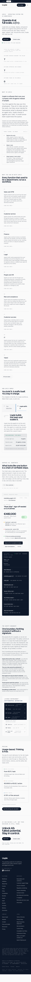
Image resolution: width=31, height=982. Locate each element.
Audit (3, 907)
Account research (21, 892)
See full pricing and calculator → (11, 816)
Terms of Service (21, 924)
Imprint (18, 973)
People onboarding (21, 897)
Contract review (20, 900)
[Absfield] (6, 877)
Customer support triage (22, 890)
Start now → (6, 39)
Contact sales (16, 39)
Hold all (19, 553)
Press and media (6, 931)
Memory (4, 915)
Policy (3, 898)
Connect (4, 912)
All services (19, 909)
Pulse (3, 895)
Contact (4, 929)
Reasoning (4, 890)
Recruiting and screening (22, 902)
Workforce (4, 886)
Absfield (4, 926)
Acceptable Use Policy (22, 938)
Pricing (3, 936)
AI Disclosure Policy (21, 940)
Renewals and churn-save (23, 907)
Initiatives (4, 888)
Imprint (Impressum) (21, 947)
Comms (4, 893)
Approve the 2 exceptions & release (13, 550)
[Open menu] (27, 5)
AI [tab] (12, 1)
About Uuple (5, 924)
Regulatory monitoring (22, 895)
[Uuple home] (4, 5)
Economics (4, 917)
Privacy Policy (20, 926)
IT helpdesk (19, 904)
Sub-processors (20, 933)
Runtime (4, 903)
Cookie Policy (20, 935)
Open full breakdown (10, 553)
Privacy (12, 973)
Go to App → (21, 5)
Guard (3, 905)
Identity (3, 910)
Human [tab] (8, 1)
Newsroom (4, 933)
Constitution (5, 900)
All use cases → (7, 376)
